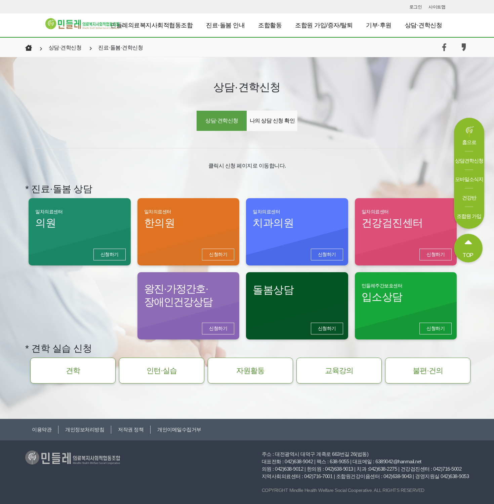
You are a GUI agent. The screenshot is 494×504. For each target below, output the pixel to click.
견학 (73, 370)
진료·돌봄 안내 (225, 25)
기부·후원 (379, 25)
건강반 (469, 198)
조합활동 (270, 25)
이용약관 (41, 429)
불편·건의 (428, 370)
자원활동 (250, 370)
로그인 (415, 6)
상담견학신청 (469, 161)
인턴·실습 (162, 370)
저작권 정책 (130, 429)
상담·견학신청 (423, 25)
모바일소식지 (469, 179)
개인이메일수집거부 (179, 429)
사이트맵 (436, 6)
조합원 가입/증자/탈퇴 (324, 25)
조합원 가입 (469, 216)
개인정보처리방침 (84, 429)
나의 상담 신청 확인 (272, 120)
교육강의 (339, 370)
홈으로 (469, 142)
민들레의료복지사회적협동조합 (151, 25)
